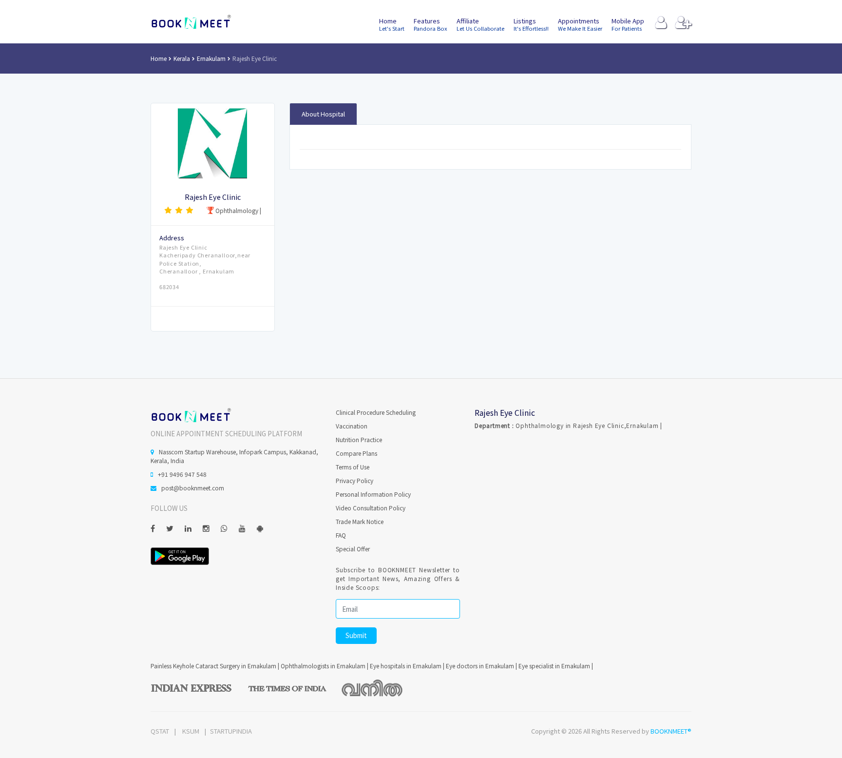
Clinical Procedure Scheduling (376, 412)
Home (391, 24)
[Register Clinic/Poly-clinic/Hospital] (683, 24)
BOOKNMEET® (671, 731)
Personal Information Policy (373, 494)
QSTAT (160, 731)
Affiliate (480, 24)
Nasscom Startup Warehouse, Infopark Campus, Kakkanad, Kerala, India (234, 456)
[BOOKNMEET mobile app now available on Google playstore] (180, 555)
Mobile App (628, 24)
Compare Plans (356, 453)
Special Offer (353, 548)
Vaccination (351, 426)
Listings (531, 24)
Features (430, 24)
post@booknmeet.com (192, 488)
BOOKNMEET (191, 22)
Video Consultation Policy (370, 508)
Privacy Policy (354, 480)
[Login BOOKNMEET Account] (661, 24)
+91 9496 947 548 (182, 474)
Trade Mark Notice (359, 521)
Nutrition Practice (359, 439)
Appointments (580, 24)
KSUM (190, 731)
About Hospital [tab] (323, 113)
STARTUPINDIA (231, 731)
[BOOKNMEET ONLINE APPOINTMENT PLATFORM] (191, 414)
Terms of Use (352, 467)
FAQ (341, 535)
